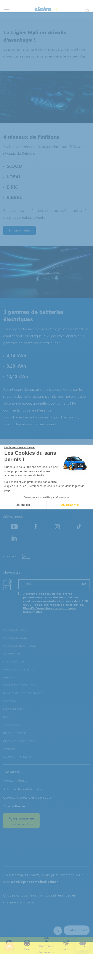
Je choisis (23, 504)
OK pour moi (70, 504)
